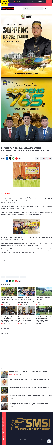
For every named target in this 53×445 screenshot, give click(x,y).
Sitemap (24, 4)
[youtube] (3, 429)
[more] (19, 158)
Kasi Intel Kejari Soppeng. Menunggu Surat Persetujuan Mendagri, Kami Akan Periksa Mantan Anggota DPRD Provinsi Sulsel (29, 404)
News (2, 304)
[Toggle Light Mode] (45, 8)
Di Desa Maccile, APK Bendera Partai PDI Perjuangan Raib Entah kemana (29, 379)
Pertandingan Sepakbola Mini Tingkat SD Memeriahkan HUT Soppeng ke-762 (43, 300)
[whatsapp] (13, 158)
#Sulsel (23, 277)
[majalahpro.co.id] (7, 8)
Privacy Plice (37, 4)
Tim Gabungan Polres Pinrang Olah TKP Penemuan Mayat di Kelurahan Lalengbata (9, 300)
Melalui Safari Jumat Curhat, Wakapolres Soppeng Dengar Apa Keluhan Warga (24, 319)
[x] (10, 158)
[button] (42, 163)
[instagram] (3, 425)
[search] (42, 8)
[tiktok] (3, 432)
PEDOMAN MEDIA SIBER (34, 437)
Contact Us (19, 4)
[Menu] (48, 8)
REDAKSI (24, 437)
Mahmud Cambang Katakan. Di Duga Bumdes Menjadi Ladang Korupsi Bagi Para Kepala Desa (30, 396)
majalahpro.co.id (30, 439)
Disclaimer (31, 4)
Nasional (38, 325)
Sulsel (6, 143)
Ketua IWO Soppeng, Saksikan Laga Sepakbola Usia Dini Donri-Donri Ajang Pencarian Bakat (26, 300)
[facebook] (7, 158)
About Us (13, 4)
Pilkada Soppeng (13, 374)
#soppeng (15, 277)
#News (9, 277)
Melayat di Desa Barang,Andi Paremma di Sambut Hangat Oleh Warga (29, 387)
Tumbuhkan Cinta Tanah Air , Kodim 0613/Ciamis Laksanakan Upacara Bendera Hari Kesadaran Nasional (43, 320)
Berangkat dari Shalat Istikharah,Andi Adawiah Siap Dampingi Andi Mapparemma (28, 372)
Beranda (2, 143)
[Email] (16, 158)
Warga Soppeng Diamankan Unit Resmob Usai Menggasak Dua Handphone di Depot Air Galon (9, 319)
